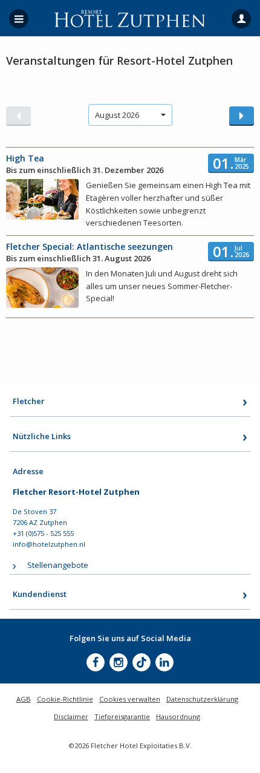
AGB (23, 698)
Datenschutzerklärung (202, 698)
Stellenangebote (57, 564)
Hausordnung (178, 716)
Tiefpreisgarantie (122, 716)
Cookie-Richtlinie (65, 698)
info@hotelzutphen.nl (49, 544)
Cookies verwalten (129, 698)
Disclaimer (71, 716)
